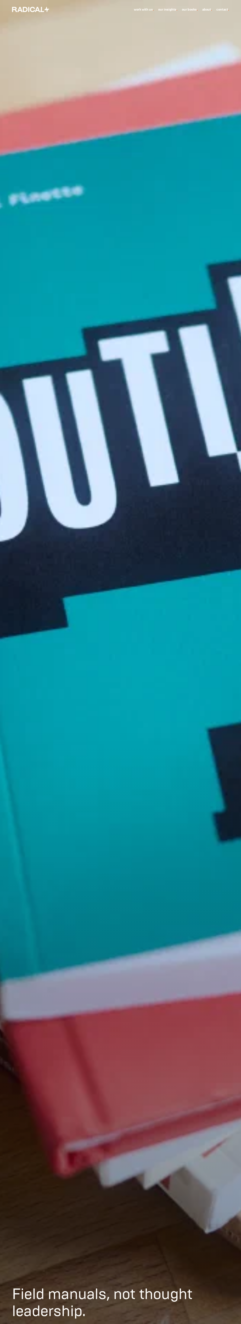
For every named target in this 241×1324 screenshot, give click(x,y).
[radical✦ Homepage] (30, 9)
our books (190, 9)
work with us (144, 9)
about (207, 9)
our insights (167, 9)
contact (222, 9)
